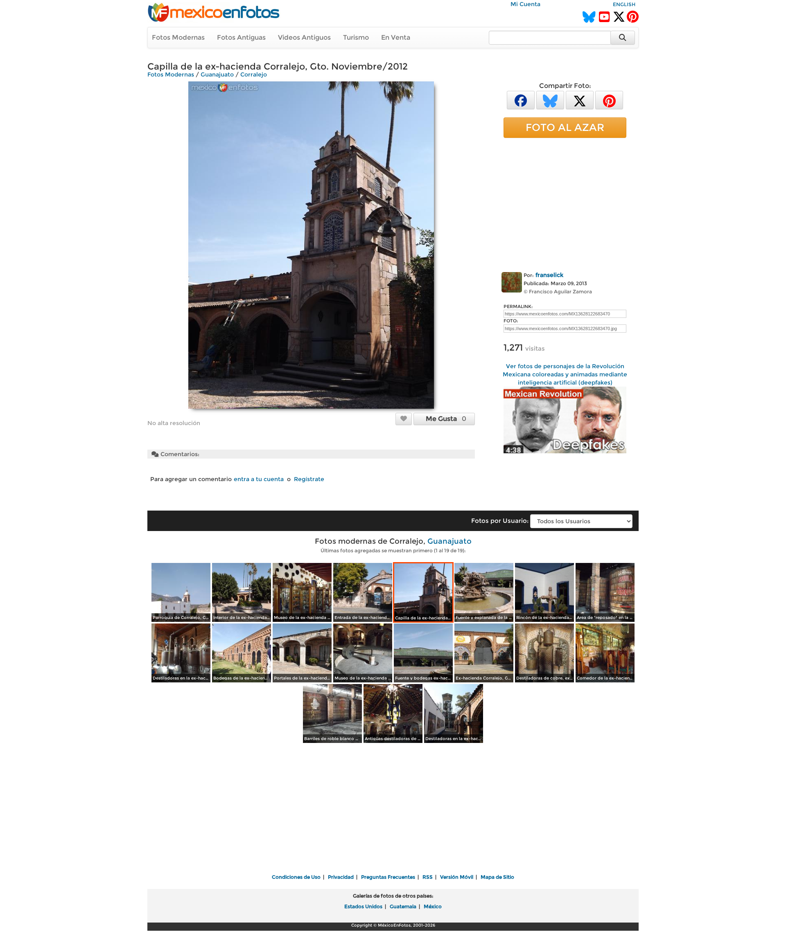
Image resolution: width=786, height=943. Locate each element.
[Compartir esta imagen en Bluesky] (550, 100)
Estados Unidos (363, 906)
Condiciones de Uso (296, 877)
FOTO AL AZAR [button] (565, 127)
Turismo (356, 37)
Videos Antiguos (304, 37)
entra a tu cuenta (259, 479)
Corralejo (253, 74)
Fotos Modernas (178, 37)
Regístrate (309, 479)
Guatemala (403, 906)
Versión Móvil (456, 877)
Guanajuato (217, 74)
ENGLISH (624, 4)
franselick (549, 275)
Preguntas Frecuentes (388, 877)
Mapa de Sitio (497, 877)
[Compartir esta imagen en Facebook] (521, 100)
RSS (427, 877)
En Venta (395, 37)
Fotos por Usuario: (500, 520)
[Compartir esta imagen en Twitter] (580, 100)
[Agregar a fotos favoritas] (403, 418)
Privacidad (341, 877)
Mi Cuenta (525, 4)
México (433, 906)
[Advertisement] (565, 203)
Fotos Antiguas (241, 37)
